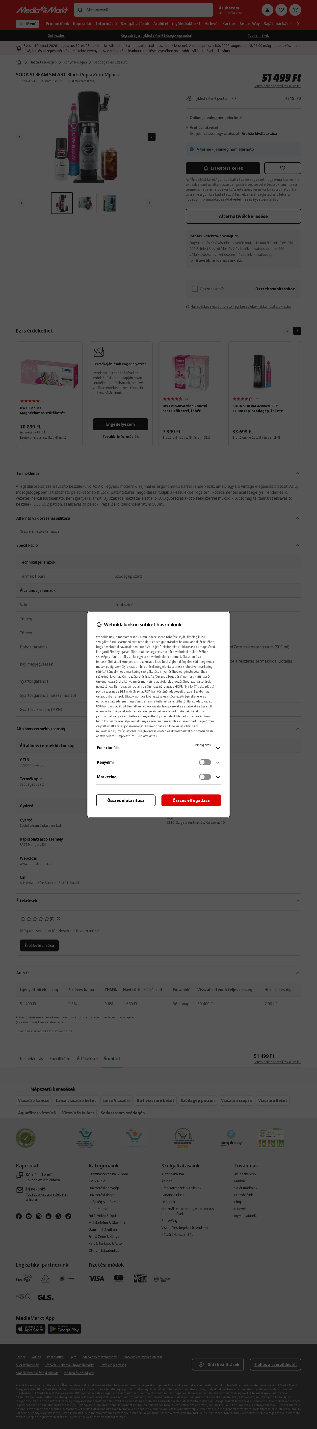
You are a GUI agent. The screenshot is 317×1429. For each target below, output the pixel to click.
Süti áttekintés (147, 736)
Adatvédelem (105, 736)
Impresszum (125, 736)
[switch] (205, 762)
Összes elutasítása (126, 800)
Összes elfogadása (191, 800)
